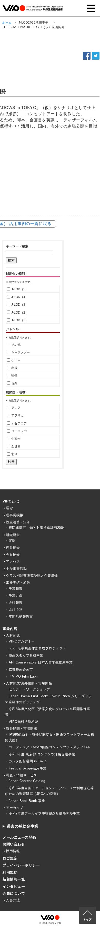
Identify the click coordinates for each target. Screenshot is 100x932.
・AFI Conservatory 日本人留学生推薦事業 (39, 662)
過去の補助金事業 (22, 826)
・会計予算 (14, 609)
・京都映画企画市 (19, 669)
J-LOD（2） (19, 312)
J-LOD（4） (19, 297)
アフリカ (17, 415)
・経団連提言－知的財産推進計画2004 (35, 528)
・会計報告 (14, 602)
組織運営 (13, 535)
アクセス (13, 561)
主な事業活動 (16, 569)
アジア (16, 408)
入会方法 (13, 900)
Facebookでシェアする (87, 56)
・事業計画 (14, 595)
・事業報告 (14, 588)
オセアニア (19, 423)
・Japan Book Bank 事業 (25, 801)
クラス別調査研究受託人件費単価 (32, 575)
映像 (14, 375)
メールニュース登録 (19, 837)
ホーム (7, 22)
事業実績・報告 (18, 583)
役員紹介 (13, 548)
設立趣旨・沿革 (18, 522)
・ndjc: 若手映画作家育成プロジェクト (35, 648)
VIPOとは (11, 501)
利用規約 (10, 872)
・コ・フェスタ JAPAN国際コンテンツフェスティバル (48, 747)
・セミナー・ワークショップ (27, 689)
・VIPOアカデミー (20, 641)
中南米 (16, 439)
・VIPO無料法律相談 (21, 722)
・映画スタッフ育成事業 (24, 655)
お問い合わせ (14, 844)
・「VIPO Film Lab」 (22, 676)
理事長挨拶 (14, 515)
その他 (16, 345)
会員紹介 (13, 554)
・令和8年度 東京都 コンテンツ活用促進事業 (40, 754)
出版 (14, 368)
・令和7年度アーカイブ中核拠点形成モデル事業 (42, 813)
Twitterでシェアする (95, 56)
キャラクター (20, 352)
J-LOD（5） (19, 289)
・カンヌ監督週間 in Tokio (26, 761)
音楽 (14, 383)
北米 (14, 454)
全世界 (16, 446)
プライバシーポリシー (21, 865)
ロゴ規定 (10, 858)
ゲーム (16, 360)
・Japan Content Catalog (25, 781)
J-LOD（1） (19, 320)
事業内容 (10, 629)
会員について (14, 893)
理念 (9, 508)
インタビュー (14, 886)
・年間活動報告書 (19, 616)
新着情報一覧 (14, 879)
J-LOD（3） (19, 304)
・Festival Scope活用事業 (26, 768)
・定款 (10, 540)
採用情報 (13, 851)
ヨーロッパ (19, 431)
